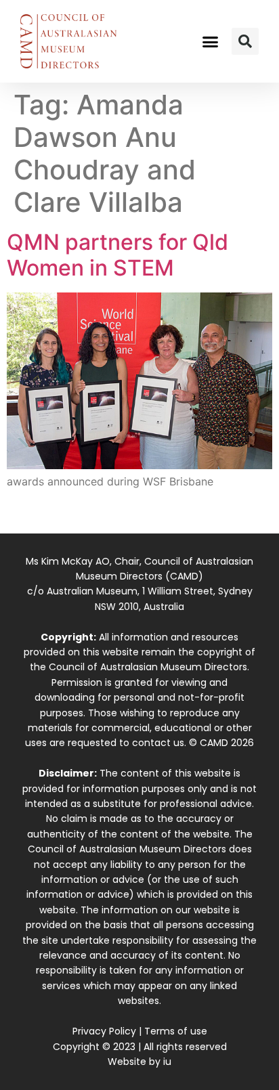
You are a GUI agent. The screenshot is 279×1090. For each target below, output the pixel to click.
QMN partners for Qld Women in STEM (117, 255)
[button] (210, 41)
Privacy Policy (104, 1031)
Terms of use (175, 1031)
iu (167, 1061)
